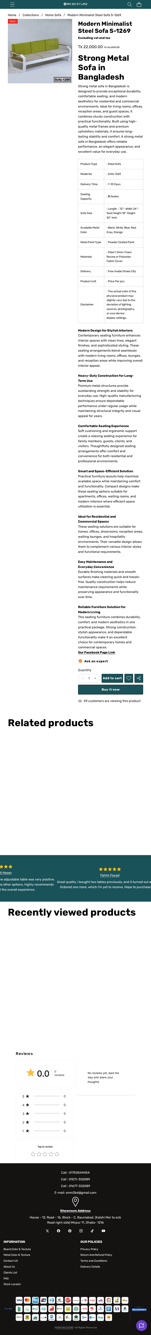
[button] (138, 4)
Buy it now (111, 689)
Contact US (11, 1260)
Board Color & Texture (17, 1249)
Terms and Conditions (93, 1260)
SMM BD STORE (64, 1327)
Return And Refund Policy (96, 1255)
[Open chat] (141, 1325)
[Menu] (12, 4)
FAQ (6, 1278)
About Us (9, 1266)
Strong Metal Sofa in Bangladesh (103, 67)
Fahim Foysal (113, 875)
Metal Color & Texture (17, 1255)
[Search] (129, 4)
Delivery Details (90, 1266)
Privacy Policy (89, 1249)
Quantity (84, 670)
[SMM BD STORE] (75, 4)
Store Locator (12, 1284)
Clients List (10, 1272)
